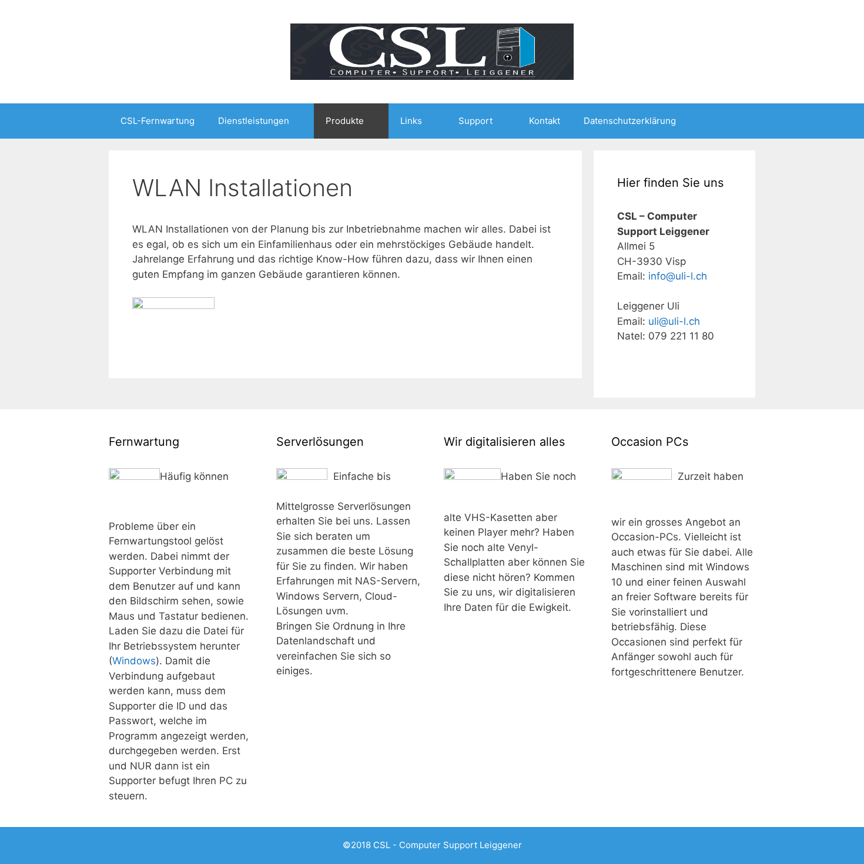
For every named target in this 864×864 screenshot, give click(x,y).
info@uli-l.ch (677, 276)
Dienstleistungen (253, 120)
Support (475, 120)
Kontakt (544, 120)
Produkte (345, 120)
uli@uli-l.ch (674, 321)
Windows (134, 661)
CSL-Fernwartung (157, 120)
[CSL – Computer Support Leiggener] (432, 51)
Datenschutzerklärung (630, 120)
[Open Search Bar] (738, 121)
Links (411, 120)
